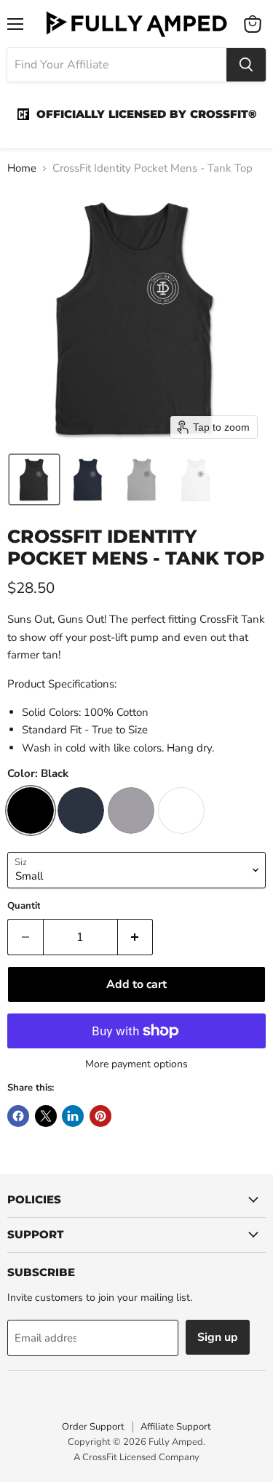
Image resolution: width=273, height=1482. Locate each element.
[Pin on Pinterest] (100, 1116)
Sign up (217, 1337)
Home (21, 168)
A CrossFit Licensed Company (136, 1457)
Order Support (93, 1426)
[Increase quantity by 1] (136, 937)
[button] (34, 479)
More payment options (136, 1064)
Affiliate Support (176, 1426)
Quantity (26, 906)
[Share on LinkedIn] (73, 1116)
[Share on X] (46, 1116)
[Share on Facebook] (18, 1116)
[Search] (246, 64)
